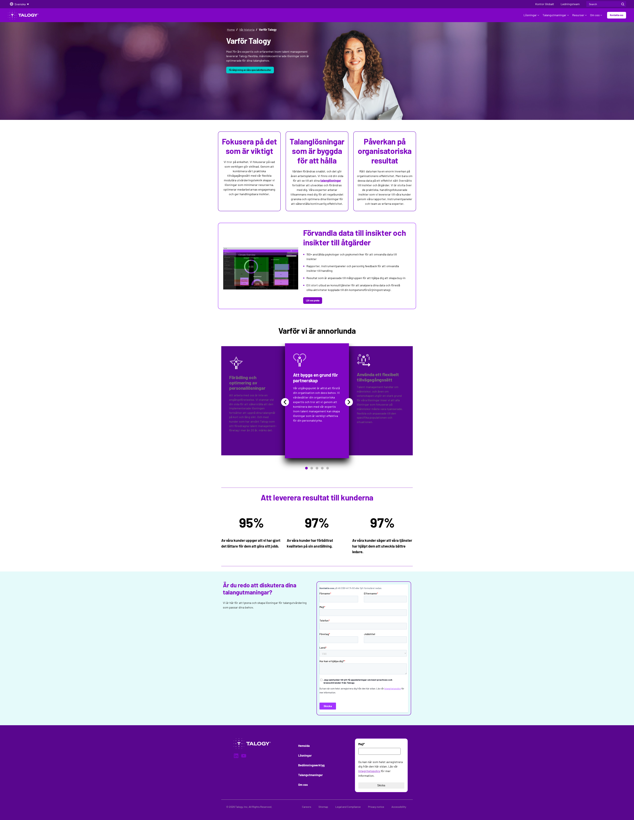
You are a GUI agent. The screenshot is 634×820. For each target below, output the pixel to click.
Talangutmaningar (554, 15)
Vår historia (246, 29)
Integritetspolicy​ (369, 771)
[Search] (622, 4)
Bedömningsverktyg (311, 765)
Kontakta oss (616, 15)
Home (231, 29)
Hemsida (304, 746)
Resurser (578, 15)
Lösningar (530, 15)
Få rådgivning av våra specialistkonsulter (250, 70)
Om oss (595, 15)
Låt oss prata (312, 300)
